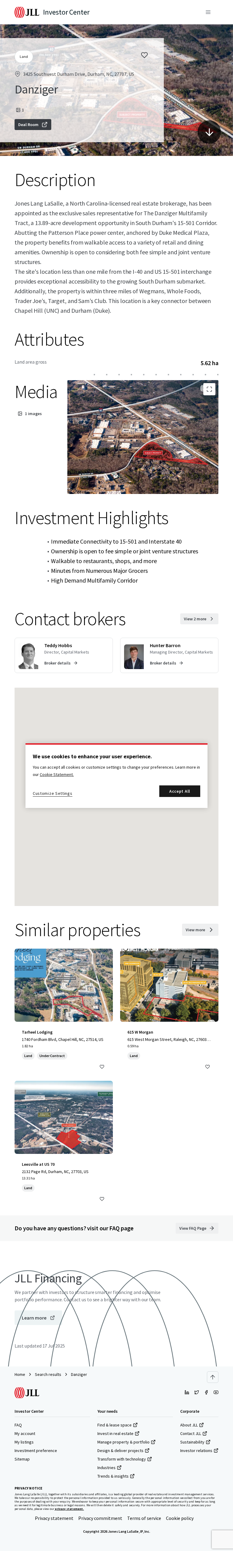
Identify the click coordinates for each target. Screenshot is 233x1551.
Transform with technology (121, 1459)
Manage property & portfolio (123, 1442)
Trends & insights (113, 1476)
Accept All (179, 791)
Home (20, 1374)
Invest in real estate (115, 1433)
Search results (48, 1374)
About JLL (189, 1425)
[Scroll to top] (212, 1377)
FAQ (18, 1425)
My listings (24, 1442)
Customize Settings (53, 793)
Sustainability (192, 1442)
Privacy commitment (100, 1518)
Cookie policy (180, 1518)
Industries (106, 1467)
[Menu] (208, 12)
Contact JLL (190, 1433)
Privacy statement (54, 1518)
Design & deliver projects (120, 1450)
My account (25, 1433)
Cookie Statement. (57, 774)
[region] (116, 775)
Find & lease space (114, 1425)
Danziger (79, 1374)
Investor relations (196, 1450)
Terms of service (144, 1518)
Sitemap (22, 1459)
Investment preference (36, 1450)
